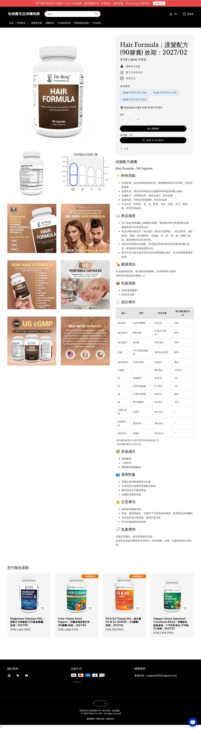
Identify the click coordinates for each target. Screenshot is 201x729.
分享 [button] (126, 148)
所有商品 (21, 23)
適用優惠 (125, 86)
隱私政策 (101, 718)
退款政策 (110, 718)
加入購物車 (153, 128)
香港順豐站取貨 (81, 22)
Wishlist (97, 22)
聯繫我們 (50, 22)
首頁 (11, 22)
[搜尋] (95, 14)
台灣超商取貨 (64, 22)
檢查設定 (159, 3)
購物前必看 (36, 22)
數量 (122, 114)
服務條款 (91, 718)
